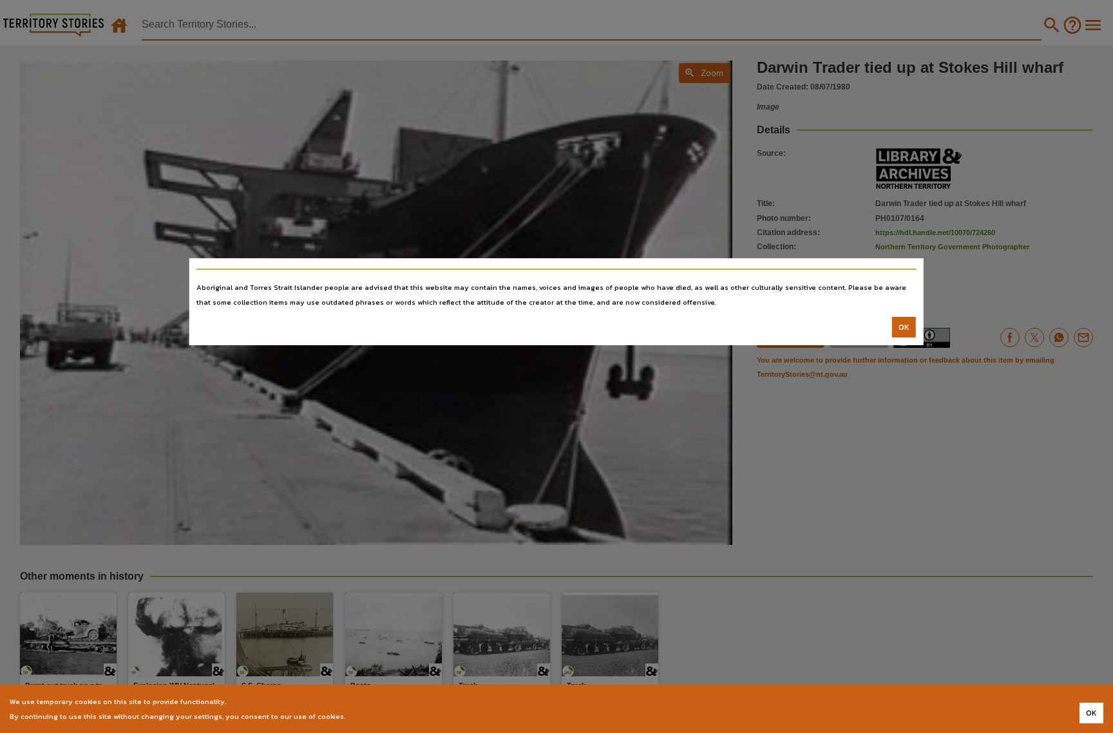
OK (904, 327)
